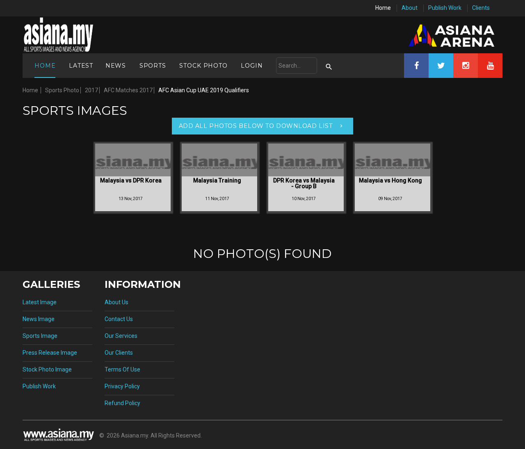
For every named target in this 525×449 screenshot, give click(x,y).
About (410, 8)
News (115, 65)
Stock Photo (203, 65)
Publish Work (444, 8)
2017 (91, 90)
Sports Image (40, 336)
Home (383, 8)
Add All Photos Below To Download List (256, 126)
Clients (481, 8)
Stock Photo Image (47, 369)
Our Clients (119, 352)
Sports (152, 65)
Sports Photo (62, 90)
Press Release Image (50, 352)
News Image (39, 319)
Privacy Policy (122, 386)
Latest (81, 65)
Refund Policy (122, 403)
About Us (116, 302)
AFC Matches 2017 (128, 90)
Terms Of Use (122, 369)
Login (251, 65)
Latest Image (40, 302)
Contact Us (119, 319)
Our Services (121, 336)
